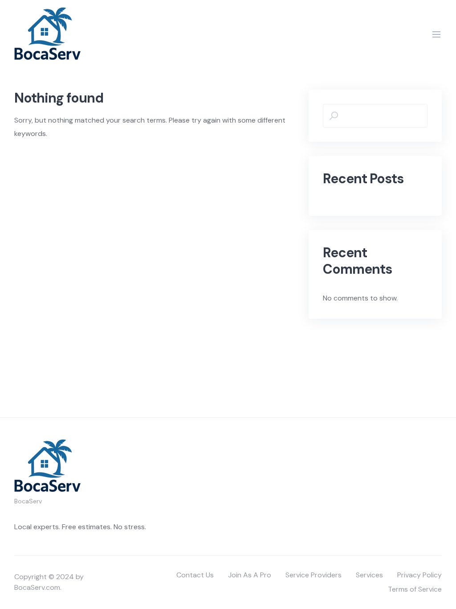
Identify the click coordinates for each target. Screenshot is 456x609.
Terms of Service (415, 589)
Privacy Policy (419, 575)
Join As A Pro (249, 575)
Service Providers (313, 575)
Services (369, 575)
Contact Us (195, 575)
